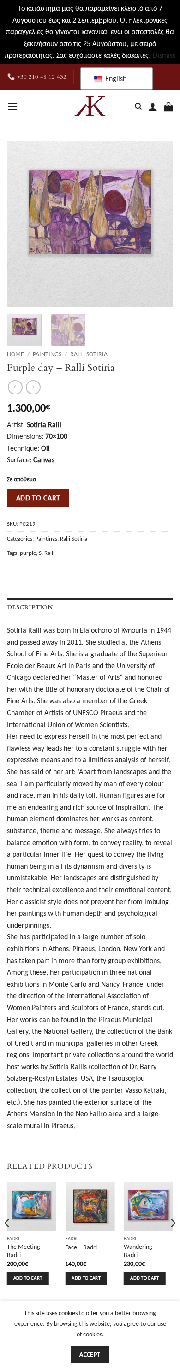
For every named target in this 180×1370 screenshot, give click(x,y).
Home (15, 354)
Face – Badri (81, 1247)
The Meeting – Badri (26, 1251)
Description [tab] (30, 607)
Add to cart (38, 498)
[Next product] (15, 387)
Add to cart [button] (27, 1278)
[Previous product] (33, 387)
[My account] (152, 106)
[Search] (138, 106)
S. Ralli (46, 552)
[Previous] (21, 224)
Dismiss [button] (164, 55)
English (114, 78)
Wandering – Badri (140, 1251)
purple (28, 552)
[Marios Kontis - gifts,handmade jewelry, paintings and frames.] (90, 106)
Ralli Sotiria (89, 354)
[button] (12, 106)
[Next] (158, 224)
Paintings (47, 354)
